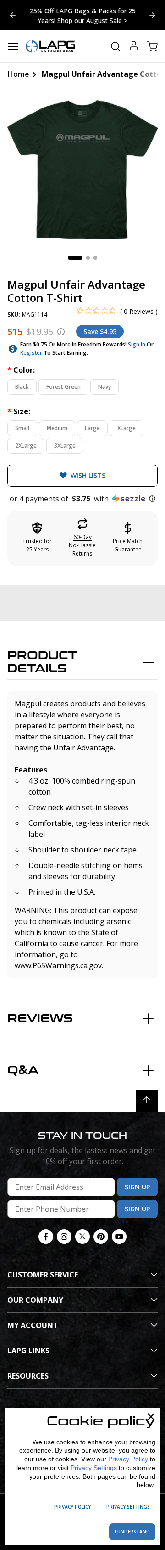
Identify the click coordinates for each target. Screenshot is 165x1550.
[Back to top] (147, 1101)
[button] (82, 498)
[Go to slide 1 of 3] (13, 15)
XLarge (126, 428)
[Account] (133, 46)
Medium (57, 428)
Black (22, 387)
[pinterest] (101, 1236)
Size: (18, 411)
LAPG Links (28, 1351)
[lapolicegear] (50, 46)
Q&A (22, 1070)
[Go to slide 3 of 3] (152, 15)
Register (31, 353)
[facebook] (45, 1236)
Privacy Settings (94, 1467)
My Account (32, 1325)
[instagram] (64, 1236)
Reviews (40, 1018)
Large (92, 428)
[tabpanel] (82, 169)
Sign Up (137, 1186)
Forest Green (63, 387)
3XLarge (65, 445)
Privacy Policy (128, 1459)
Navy (104, 387)
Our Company (35, 1300)
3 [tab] (95, 258)
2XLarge (26, 445)
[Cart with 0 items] (152, 46)
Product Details (42, 662)
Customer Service (42, 1275)
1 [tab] (75, 258)
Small (22, 428)
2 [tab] (88, 258)
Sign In (136, 344)
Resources (28, 1376)
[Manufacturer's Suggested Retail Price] (61, 332)
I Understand (132, 1531)
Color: (21, 370)
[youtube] (119, 1236)
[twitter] (82, 1236)
